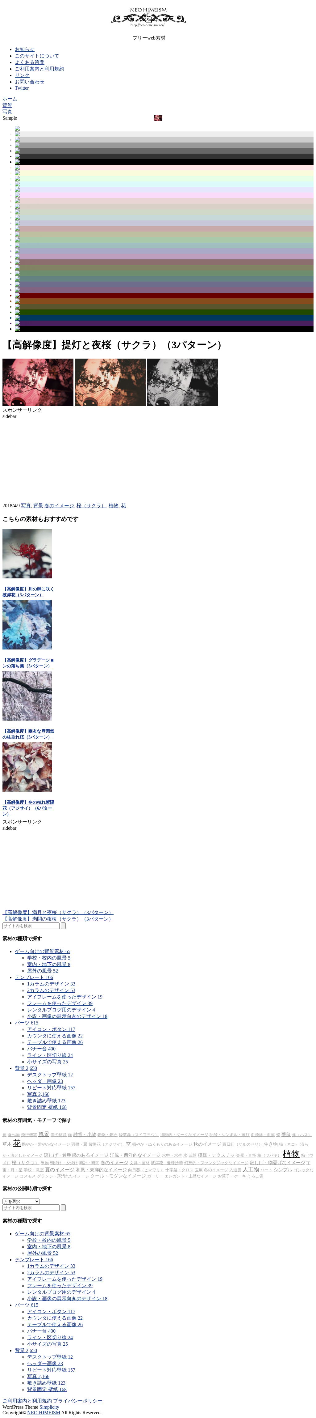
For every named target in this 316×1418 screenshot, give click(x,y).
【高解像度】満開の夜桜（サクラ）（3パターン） (58, 919)
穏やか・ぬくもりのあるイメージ (162, 1144)
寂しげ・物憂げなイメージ (277, 1162)
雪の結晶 (59, 1134)
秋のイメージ (207, 1144)
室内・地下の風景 (48, 964)
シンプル (283, 1169)
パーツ (26, 1022)
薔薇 (286, 1134)
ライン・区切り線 (50, 1055)
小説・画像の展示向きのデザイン (67, 1016)
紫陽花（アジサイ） (107, 1144)
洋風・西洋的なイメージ (135, 1155)
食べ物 (14, 1134)
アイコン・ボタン (51, 1029)
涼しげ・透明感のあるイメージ (76, 1155)
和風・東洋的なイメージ (101, 1169)
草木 (7, 1144)
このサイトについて (37, 55)
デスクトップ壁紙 (50, 1074)
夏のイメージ (60, 1169)
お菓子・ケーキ (232, 1176)
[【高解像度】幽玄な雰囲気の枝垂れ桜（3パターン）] (27, 719)
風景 (43, 1134)
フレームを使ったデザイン (60, 1003)
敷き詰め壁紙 (46, 1100)
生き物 (271, 1144)
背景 (38, 505)
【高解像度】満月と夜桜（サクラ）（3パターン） (58, 912)
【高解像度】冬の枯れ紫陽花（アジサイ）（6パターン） (28, 808)
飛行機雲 (29, 1134)
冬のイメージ (216, 1170)
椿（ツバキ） (269, 1155)
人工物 (251, 1169)
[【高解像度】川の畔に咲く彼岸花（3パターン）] (27, 576)
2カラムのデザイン (51, 990)
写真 (26, 505)
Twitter (22, 88)
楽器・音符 (246, 1155)
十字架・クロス (179, 1170)
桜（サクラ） (91, 505)
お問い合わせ (29, 81)
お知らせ (25, 49)
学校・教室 (34, 1170)
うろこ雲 (255, 1176)
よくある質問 (29, 62)
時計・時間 (89, 1162)
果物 (45, 1162)
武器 (193, 1155)
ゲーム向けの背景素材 (42, 951)
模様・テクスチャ (216, 1155)
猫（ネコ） (289, 1144)
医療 (199, 1170)
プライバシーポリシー (77, 1400)
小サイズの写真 (47, 1061)
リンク (22, 75)
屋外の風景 (42, 970)
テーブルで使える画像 (55, 1042)
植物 (113, 505)
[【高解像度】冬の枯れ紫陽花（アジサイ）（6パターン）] (27, 790)
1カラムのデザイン (51, 983)
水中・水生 (172, 1155)
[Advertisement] (48, 457)
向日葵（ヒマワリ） (146, 1170)
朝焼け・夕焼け (64, 1162)
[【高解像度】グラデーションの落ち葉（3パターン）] (27, 647)
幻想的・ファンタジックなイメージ (216, 1162)
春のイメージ (59, 505)
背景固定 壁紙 (47, 1107)
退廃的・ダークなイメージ (184, 1134)
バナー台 (41, 1048)
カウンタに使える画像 (55, 1035)
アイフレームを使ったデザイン (64, 996)
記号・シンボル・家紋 (230, 1134)
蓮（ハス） (302, 1134)
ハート (266, 1170)
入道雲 (235, 1170)
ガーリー (155, 1176)
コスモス (28, 1176)
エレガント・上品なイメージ (190, 1176)
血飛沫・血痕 (263, 1134)
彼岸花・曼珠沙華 (167, 1162)
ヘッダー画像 (45, 1081)
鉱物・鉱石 (108, 1134)
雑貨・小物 (84, 1134)
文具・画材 (140, 1162)
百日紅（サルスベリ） (242, 1144)
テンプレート (34, 977)
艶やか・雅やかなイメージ (46, 1144)
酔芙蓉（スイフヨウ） (139, 1134)
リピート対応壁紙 (51, 1087)
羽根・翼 (79, 1144)
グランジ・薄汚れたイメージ (63, 1176)
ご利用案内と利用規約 (39, 68)
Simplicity (49, 1407)
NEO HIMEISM (43, 1412)
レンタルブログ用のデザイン (61, 1009)
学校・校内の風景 (48, 957)
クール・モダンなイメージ (118, 1175)
